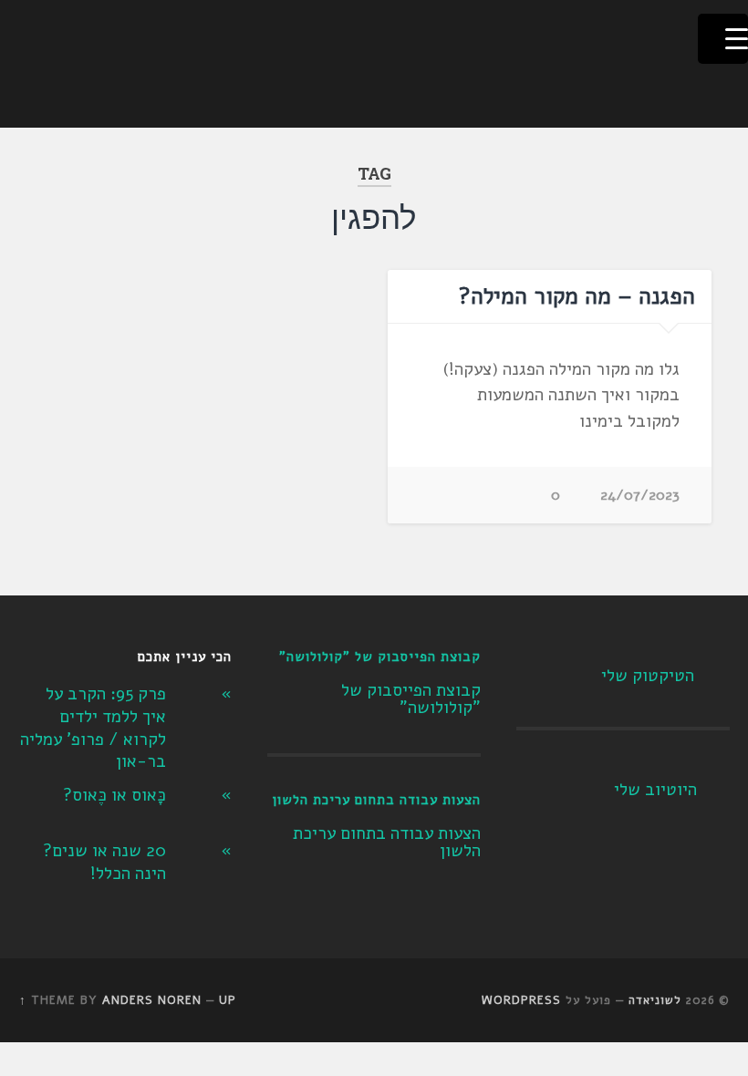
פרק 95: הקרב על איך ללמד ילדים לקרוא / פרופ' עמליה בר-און (93, 727)
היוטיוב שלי (655, 790)
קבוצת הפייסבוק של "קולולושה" (380, 656)
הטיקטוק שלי (647, 676)
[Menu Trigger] (723, 39)
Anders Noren (152, 1000)
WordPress (521, 1000)
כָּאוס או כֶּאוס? (114, 795)
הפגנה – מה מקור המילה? (577, 296)
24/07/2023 (640, 495)
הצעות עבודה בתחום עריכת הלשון (376, 800)
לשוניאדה (655, 1000)
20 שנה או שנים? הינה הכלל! (104, 862)
